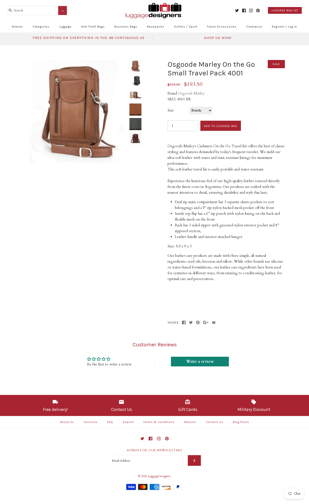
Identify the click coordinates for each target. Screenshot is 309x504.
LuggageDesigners (159, 476)
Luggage (65, 26)
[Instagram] (251, 10)
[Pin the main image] (198, 322)
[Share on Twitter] (191, 322)
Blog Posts (241, 422)
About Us (67, 422)
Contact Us (214, 422)
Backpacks (155, 26)
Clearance (254, 26)
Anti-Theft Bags (93, 26)
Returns (190, 422)
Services (91, 422)
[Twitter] (237, 10)
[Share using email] (214, 322)
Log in (292, 26)
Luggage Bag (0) (285, 10)
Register (278, 26)
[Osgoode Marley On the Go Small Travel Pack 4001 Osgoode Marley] (135, 139)
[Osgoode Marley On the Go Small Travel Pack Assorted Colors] (75, 62)
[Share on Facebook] (184, 322)
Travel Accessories (222, 26)
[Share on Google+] (206, 322)
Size (171, 110)
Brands (17, 26)
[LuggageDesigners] (154, 3)
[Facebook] (244, 10)
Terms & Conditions (159, 422)
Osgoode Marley (191, 93)
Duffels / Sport (185, 26)
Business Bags (125, 26)
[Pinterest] (258, 10)
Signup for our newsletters (154, 450)
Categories (41, 26)
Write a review (200, 361)
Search (128, 422)
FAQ (110, 422)
